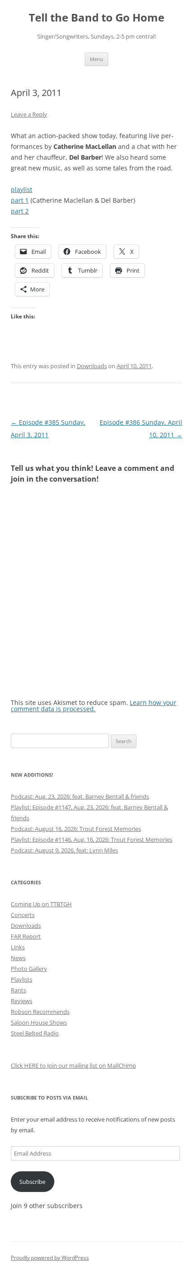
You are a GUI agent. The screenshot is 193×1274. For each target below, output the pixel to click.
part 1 (20, 200)
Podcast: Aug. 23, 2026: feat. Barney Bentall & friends (80, 796)
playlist (21, 189)
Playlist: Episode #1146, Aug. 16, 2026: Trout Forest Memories (91, 839)
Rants (18, 990)
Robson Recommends (40, 1012)
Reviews (21, 1001)
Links (18, 947)
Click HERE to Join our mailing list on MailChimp (73, 1065)
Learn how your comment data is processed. (93, 705)
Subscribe (32, 1182)
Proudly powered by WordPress (50, 1257)
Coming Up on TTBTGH (41, 904)
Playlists (21, 979)
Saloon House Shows (39, 1022)
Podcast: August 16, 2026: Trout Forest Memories (76, 829)
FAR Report (26, 936)
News (18, 958)
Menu (96, 59)
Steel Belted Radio (35, 1033)
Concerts (23, 915)
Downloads (92, 366)
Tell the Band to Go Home (96, 18)
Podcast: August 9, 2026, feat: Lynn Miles (64, 850)
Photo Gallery (29, 969)
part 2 (20, 211)
